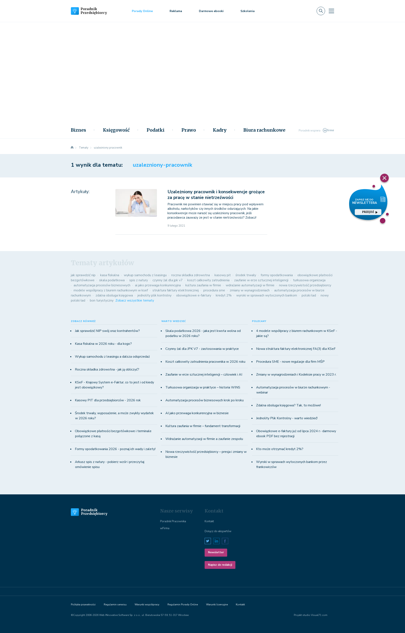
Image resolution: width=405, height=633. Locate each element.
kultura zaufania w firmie (203, 285)
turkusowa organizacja (309, 280)
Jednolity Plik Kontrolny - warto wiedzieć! (286, 418)
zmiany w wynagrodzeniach (250, 290)
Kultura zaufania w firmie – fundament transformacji (202, 426)
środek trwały (245, 275)
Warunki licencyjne (217, 604)
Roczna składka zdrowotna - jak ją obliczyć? (107, 369)
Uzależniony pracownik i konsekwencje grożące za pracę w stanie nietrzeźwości (216, 194)
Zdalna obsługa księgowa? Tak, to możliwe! (288, 405)
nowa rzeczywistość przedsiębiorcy (305, 285)
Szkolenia (247, 11)
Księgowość (116, 130)
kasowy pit (223, 275)
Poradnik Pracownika (173, 521)
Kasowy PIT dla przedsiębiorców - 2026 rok (108, 400)
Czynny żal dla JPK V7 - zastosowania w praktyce (202, 348)
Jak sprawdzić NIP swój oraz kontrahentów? (107, 331)
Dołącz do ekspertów (218, 531)
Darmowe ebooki (211, 11)
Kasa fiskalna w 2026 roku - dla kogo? (103, 343)
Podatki (156, 130)
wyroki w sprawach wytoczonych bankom (266, 295)
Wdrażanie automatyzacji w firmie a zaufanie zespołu (204, 439)
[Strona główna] (72, 148)
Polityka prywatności (83, 604)
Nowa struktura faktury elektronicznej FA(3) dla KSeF (296, 348)
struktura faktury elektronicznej (176, 290)
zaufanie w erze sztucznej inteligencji (261, 280)
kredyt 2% (224, 295)
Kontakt (209, 521)
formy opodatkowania (277, 275)
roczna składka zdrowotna (190, 275)
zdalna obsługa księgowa (114, 295)
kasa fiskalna (109, 275)
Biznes (78, 130)
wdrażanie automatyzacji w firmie (250, 285)
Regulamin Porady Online (182, 604)
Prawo (188, 130)
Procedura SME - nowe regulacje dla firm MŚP (290, 361)
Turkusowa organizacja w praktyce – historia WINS (202, 387)
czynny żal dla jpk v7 (168, 280)
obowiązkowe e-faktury (193, 295)
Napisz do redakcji (220, 565)
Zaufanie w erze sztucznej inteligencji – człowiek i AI (203, 374)
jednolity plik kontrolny (154, 295)
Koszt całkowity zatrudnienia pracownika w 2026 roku (205, 361)
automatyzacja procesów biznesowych (102, 285)
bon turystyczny (101, 300)
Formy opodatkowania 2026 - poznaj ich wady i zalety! (115, 449)
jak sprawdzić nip (83, 275)
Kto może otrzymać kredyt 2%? (279, 449)
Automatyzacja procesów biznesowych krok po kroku (204, 400)
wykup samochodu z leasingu (145, 275)
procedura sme (214, 290)
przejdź (368, 212)
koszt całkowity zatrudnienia (208, 280)
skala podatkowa (112, 280)
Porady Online (142, 11)
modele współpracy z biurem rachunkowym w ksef (111, 290)
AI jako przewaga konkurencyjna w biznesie (197, 413)
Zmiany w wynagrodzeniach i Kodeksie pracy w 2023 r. (296, 374)
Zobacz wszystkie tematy (134, 300)
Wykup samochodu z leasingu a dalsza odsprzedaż (112, 356)
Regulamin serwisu (115, 604)
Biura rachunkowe (264, 130)
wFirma (164, 528)
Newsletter (216, 552)
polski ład (309, 295)
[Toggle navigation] (331, 11)
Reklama (176, 11)
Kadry (220, 130)
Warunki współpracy (147, 604)
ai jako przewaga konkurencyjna (158, 285)
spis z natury (138, 280)
